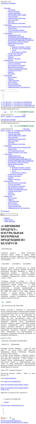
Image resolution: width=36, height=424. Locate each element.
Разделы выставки (14, 11)
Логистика (11, 45)
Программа (8, 25)
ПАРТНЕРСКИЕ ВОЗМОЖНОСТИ (19, 38)
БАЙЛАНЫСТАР (29, 105)
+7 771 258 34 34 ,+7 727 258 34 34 (11, 105)
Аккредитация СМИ (14, 85)
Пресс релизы (12, 77)
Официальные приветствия (16, 18)
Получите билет (6, 405)
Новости (11, 57)
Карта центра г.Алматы (19, 52)
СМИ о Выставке (13, 80)
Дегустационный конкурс (16, 30)
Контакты (11, 21)
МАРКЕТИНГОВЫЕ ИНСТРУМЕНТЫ (21, 40)
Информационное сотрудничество (19, 87)
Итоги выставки (13, 20)
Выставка (7, 8)
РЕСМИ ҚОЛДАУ (17, 422)
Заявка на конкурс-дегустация (17, 31)
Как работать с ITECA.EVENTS (18, 42)
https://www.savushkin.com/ (12, 381)
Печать (6, 402)
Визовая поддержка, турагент (21, 47)
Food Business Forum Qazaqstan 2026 (19, 26)
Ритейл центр (12, 28)
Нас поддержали (13, 84)
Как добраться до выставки (16, 23)
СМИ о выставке (9, 221)
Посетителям (8, 60)
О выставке (11, 10)
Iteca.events (11, 74)
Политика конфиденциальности (11, 420)
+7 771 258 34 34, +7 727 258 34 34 (11, 102)
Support (26, 422)
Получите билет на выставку (17, 62)
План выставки (13, 16)
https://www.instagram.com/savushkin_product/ (14, 384)
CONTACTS (28, 104)
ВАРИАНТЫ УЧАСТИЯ (16, 37)
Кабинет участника (14, 58)
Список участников (14, 13)
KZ (5, 112)
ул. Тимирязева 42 (18, 116)
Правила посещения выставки (17, 68)
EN (25, 116)
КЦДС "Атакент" (6, 116)
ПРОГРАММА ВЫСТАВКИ (17, 15)
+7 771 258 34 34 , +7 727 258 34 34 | (12, 104)
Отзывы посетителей (14, 70)
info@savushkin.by (10, 378)
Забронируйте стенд (14, 35)
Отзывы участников (14, 55)
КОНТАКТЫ (27, 102)
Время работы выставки (15, 43)
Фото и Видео (12, 82)
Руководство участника (15, 53)
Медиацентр (8, 75)
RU (25, 115)
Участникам (8, 33)
